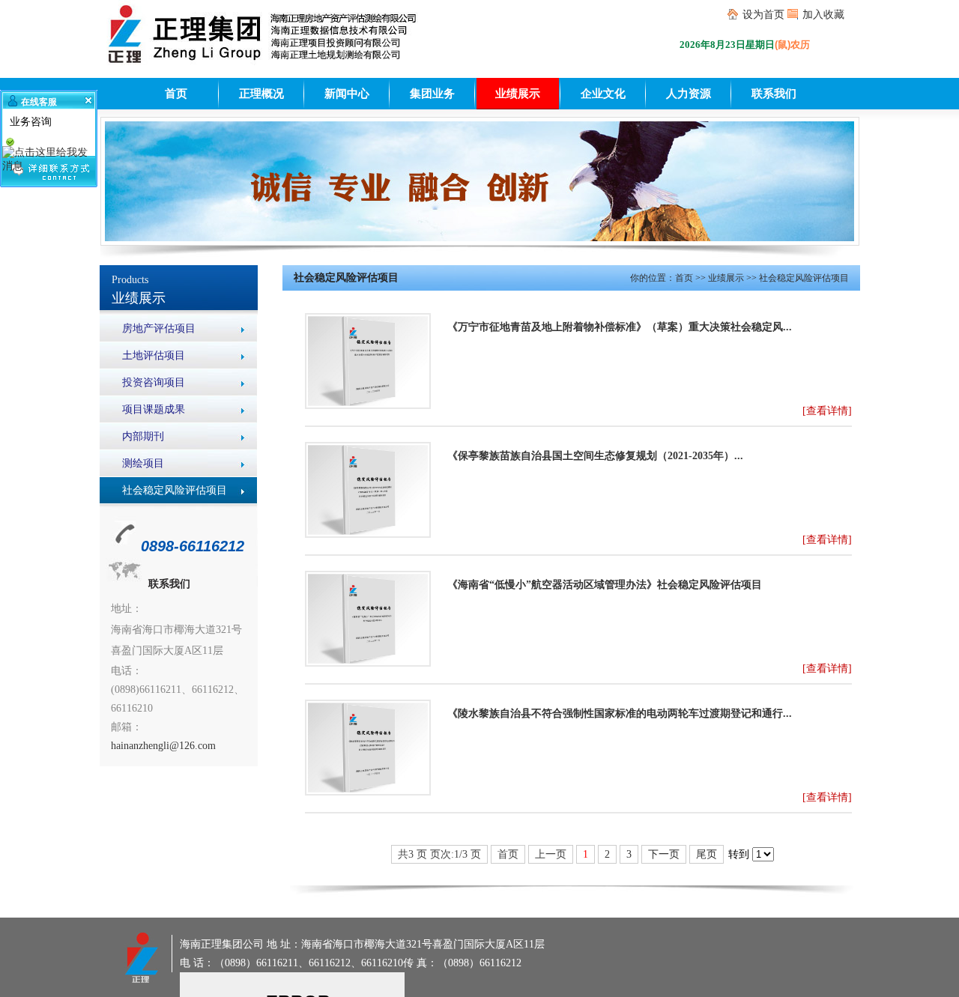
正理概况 (261, 94)
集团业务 (432, 94)
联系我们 (773, 94)
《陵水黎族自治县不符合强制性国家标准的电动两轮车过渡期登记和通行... (619, 713)
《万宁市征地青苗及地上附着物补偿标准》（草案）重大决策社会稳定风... (619, 327)
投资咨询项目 (153, 382)
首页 (176, 94)
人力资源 (688, 94)
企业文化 (603, 94)
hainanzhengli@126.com (163, 745)
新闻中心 (346, 94)
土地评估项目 (153, 355)
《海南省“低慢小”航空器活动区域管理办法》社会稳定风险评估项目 (604, 584)
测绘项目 (143, 463)
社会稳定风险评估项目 (174, 490)
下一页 (664, 854)
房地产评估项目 (159, 328)
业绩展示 (517, 94)
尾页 (706, 854)
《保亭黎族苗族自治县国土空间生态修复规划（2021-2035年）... (595, 455)
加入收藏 (823, 14)
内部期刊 (143, 436)
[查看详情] (827, 410)
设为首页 (763, 14)
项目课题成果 (153, 409)
